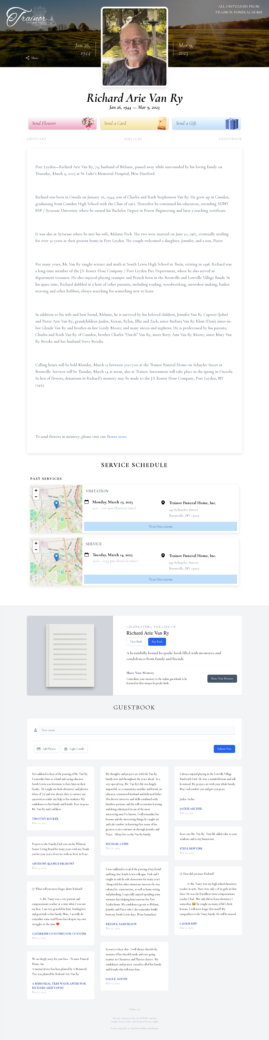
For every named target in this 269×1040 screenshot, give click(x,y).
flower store (117, 436)
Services (133, 139)
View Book (136, 641)
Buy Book (157, 641)
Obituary (36, 139)
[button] (56, 504)
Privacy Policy (124, 1021)
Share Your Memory (222, 678)
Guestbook (230, 139)
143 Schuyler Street (183, 509)
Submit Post (224, 749)
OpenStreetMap (138, 1028)
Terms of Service (144, 1021)
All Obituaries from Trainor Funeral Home (238, 9)
